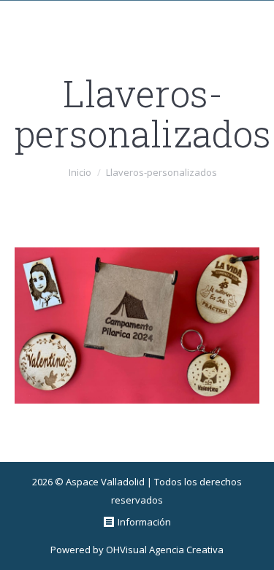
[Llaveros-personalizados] (137, 325)
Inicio (80, 172)
